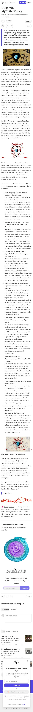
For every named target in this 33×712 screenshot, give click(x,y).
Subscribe (23, 2)
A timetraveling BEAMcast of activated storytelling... (10, 652)
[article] (16, 640)
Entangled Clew (9, 507)
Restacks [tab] (13, 609)
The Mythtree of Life (8, 636)
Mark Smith (9, 20)
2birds (16, 528)
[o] (28, 638)
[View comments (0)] (7, 26)
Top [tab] (3, 631)
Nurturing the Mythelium (10, 649)
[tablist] (9, 609)
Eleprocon (4, 528)
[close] (27, 661)
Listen (29, 21)
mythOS (11, 528)
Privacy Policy (22, 699)
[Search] (30, 631)
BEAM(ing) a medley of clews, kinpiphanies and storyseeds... (10, 639)
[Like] (3, 26)
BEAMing (22, 528)
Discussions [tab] (15, 631)
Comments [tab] (5, 609)
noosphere (4, 530)
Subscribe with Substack (18, 692)
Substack (7, 708)
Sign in (29, 2)
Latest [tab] (8, 631)
